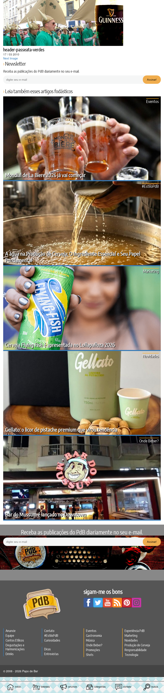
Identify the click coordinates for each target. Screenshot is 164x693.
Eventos (152, 101)
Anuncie (11, 631)
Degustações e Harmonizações (15, 647)
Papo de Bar (82, 5)
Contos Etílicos (15, 640)
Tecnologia (131, 655)
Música (90, 640)
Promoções (93, 650)
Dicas (47, 649)
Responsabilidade (136, 650)
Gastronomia (94, 636)
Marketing (151, 271)
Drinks (10, 654)
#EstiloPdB (150, 186)
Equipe (10, 636)
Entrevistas (51, 654)
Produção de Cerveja (137, 645)
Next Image (10, 58)
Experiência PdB (135, 631)
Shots (89, 655)
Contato (49, 631)
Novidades (151, 355)
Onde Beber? (149, 440)
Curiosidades (52, 640)
